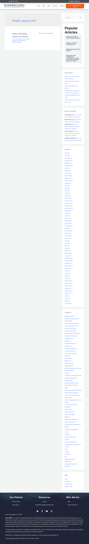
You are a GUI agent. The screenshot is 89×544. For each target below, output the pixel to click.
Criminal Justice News (70, 328)
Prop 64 (67, 432)
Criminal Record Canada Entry (72, 333)
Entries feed (68, 481)
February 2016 (68, 281)
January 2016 (68, 283)
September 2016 (69, 266)
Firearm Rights (25, 39)
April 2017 (67, 248)
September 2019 (69, 208)
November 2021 (69, 160)
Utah (66, 456)
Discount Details (16, 501)
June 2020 (67, 188)
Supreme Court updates (70, 442)
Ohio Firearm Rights (70, 414)
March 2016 (68, 278)
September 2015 (69, 291)
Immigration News (69, 365)
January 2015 (68, 303)
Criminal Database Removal (72, 326)
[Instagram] (51, 511)
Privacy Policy (15, 504)
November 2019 (69, 205)
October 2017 (68, 233)
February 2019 (68, 220)
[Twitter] (37, 511)
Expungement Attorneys (70, 348)
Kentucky (67, 373)
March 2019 (68, 218)
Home (38, 5)
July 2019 (67, 213)
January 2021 (68, 173)
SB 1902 (67, 439)
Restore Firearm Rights (18, 40)
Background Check (69, 316)
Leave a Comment (16, 39)
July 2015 (67, 296)
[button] (74, 1)
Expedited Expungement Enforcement (44, 504)
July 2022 (67, 153)
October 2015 (68, 288)
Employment (68, 341)
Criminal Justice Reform (70, 331)
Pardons (67, 427)
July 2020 (67, 185)
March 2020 (68, 195)
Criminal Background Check (72, 323)
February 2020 (68, 198)
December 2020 (69, 175)
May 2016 (67, 276)
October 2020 (68, 178)
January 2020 (68, 200)
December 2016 (69, 258)
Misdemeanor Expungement (72, 392)
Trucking (67, 451)
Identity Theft (68, 360)
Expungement (68, 346)
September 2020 (69, 180)
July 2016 (67, 271)
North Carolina (68, 409)
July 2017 (67, 240)
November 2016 (69, 260)
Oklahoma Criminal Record (71, 419)
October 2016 (68, 263)
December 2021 (69, 158)
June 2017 (67, 243)
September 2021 (69, 165)
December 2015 (69, 286)
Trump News (68, 454)
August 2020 (68, 183)
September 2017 (69, 235)
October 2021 (68, 163)
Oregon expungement (70, 422)
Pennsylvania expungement (71, 429)
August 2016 (68, 268)
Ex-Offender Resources (70, 343)
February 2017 (68, 253)
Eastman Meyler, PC (73, 504)
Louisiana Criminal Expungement (73, 375)
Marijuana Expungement (71, 378)
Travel (66, 449)
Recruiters (67, 434)
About (48, 5)
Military (66, 387)
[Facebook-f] (42, 511)
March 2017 (68, 250)
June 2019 (67, 215)
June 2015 (67, 298)
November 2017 (69, 230)
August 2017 (68, 238)
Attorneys (55, 5)
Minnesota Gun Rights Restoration (73, 390)
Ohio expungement (69, 412)
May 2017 (67, 245)
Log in (66, 479)
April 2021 (67, 168)
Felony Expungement (70, 351)
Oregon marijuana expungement (73, 424)
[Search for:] (73, 17)
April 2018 (67, 228)
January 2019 (68, 223)
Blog (44, 5)
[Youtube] (47, 511)
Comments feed (68, 484)
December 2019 (69, 203)
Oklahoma (67, 417)
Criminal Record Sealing (71, 336)
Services (62, 5)
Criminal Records (69, 338)
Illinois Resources (69, 363)
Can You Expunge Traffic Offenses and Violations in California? (72, 126)
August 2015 (68, 293)
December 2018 (69, 225)
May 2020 (67, 190)
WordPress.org (68, 486)
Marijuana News (69, 380)
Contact (44, 501)
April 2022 (67, 155)
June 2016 (67, 273)
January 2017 (68, 255)
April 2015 (67, 301)
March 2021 (68, 170)
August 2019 (68, 210)
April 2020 (67, 193)
